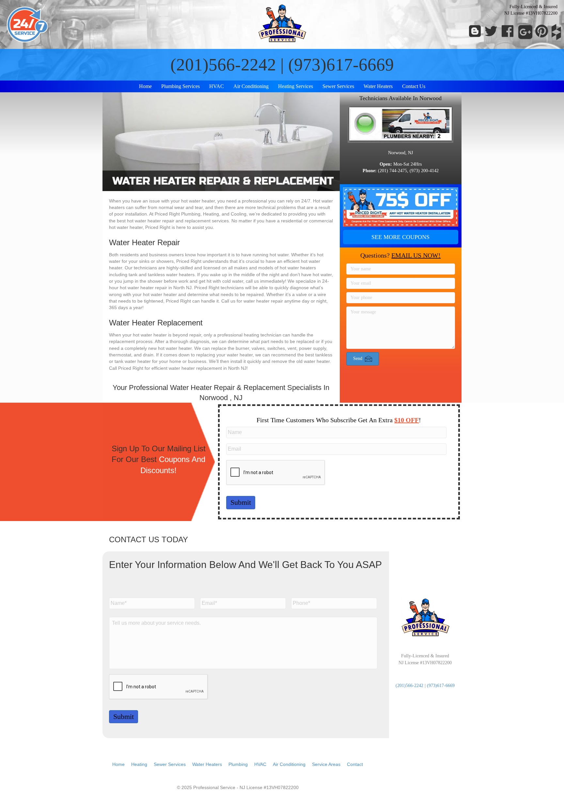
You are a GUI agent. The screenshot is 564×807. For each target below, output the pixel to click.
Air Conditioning (251, 86)
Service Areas (326, 764)
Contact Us (413, 86)
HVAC (216, 86)
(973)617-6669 (341, 64)
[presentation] (275, 473)
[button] (400, 237)
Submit (240, 502)
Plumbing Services (180, 86)
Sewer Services (338, 86)
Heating (139, 764)
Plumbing (238, 764)
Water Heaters (378, 86)
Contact (355, 764)
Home (145, 86)
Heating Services (295, 86)
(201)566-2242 (223, 64)
